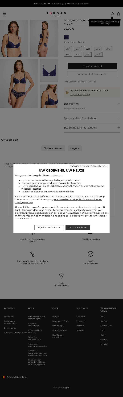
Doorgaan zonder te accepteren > (88, 166)
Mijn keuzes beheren (49, 227)
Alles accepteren (78, 227)
